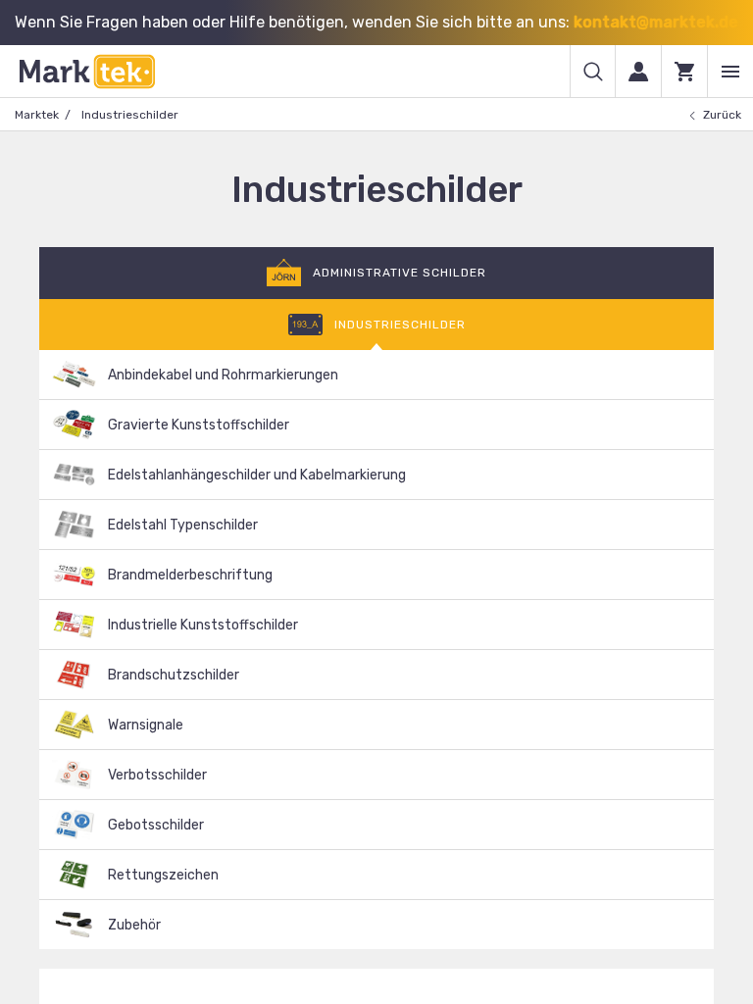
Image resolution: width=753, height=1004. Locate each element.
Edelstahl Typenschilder (183, 525)
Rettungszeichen (163, 875)
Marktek (37, 115)
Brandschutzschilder (173, 675)
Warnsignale (145, 725)
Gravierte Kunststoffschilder (198, 425)
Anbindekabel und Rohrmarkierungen (223, 375)
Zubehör (134, 925)
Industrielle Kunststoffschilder (203, 625)
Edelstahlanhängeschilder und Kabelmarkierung (257, 475)
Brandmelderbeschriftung (190, 575)
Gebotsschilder (156, 825)
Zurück (722, 115)
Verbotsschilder (157, 775)
